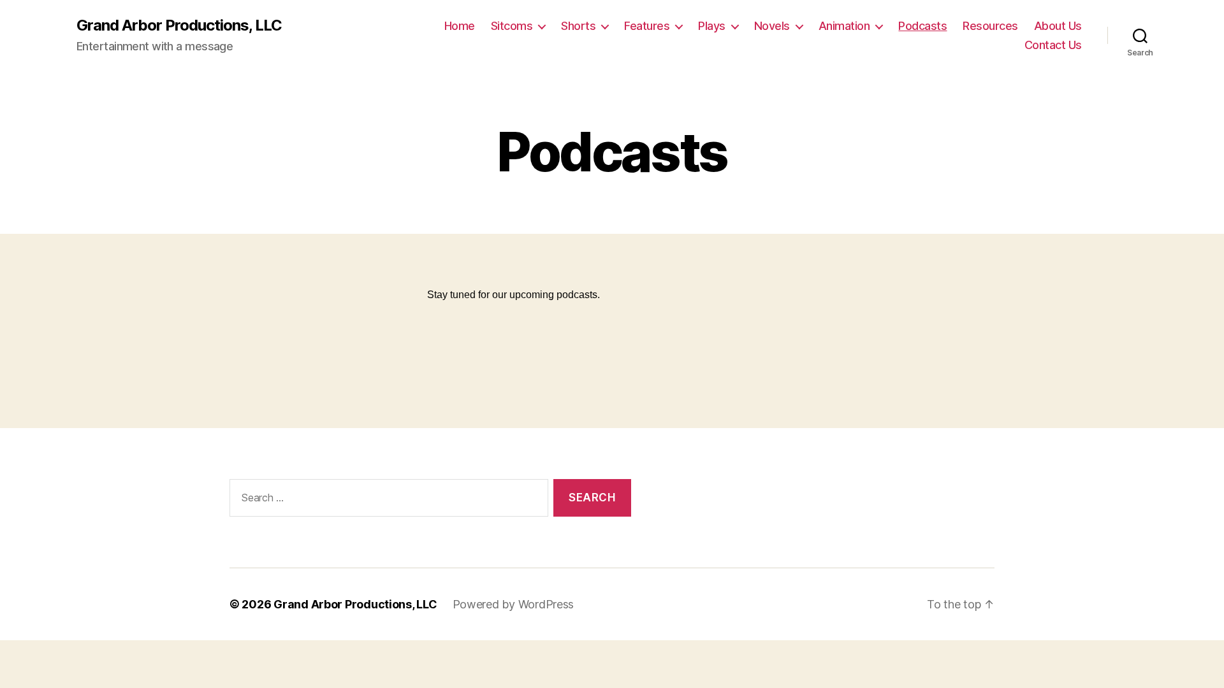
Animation (844, 25)
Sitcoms (512, 25)
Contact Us (1053, 45)
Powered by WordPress (513, 604)
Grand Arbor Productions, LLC (179, 25)
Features (646, 25)
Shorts (578, 25)
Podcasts (922, 25)
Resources (990, 25)
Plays (711, 25)
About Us (1058, 25)
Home (459, 25)
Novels (772, 25)
